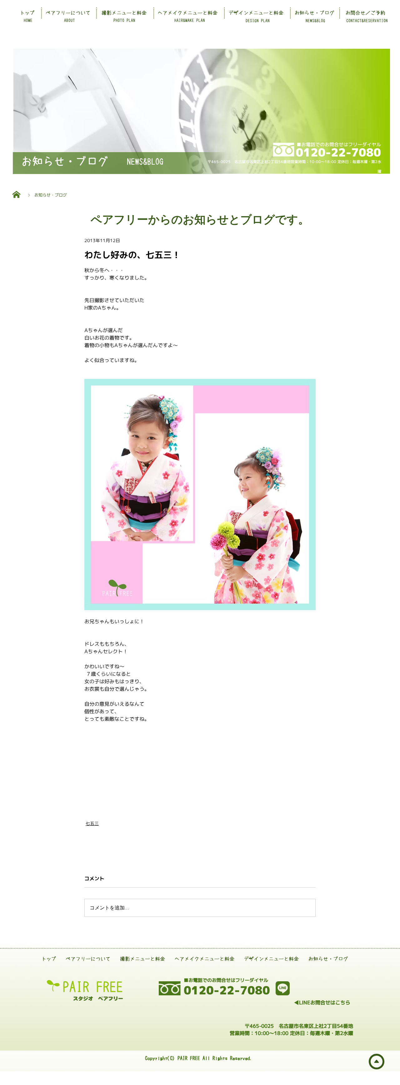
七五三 (92, 823)
